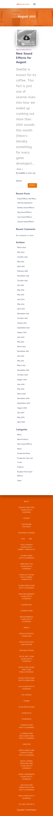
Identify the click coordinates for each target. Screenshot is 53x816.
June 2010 (21, 384)
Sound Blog (26, 713)
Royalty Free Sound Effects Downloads (26, 679)
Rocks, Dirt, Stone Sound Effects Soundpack (26, 659)
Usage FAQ (26, 744)
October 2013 (22, 318)
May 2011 (20, 361)
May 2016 (20, 290)
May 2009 (21, 417)
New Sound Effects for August (24, 58)
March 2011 (21, 365)
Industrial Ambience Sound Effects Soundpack (27, 596)
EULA (23, 539)
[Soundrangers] (24, 4)
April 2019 (21, 266)
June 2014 (21, 299)
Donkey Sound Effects (25, 207)
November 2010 (23, 370)
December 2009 (23, 398)
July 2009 (20, 412)
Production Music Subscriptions (26, 643)
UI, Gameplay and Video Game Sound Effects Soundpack (26, 736)
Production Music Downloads (26, 635)
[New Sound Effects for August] (26, 37)
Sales (19, 480)
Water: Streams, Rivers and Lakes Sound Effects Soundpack (26, 765)
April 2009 (21, 422)
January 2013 (22, 323)
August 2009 (22, 408)
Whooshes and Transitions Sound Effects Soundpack (26, 787)
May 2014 (20, 304)
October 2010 (22, 375)
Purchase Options (26, 651)
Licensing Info (26, 605)
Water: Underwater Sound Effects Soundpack (26, 777)
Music (19, 434)
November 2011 (23, 351)
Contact (26, 518)
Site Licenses (27, 695)
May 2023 (20, 252)
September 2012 (23, 328)
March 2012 (21, 346)
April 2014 (21, 309)
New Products (22, 439)
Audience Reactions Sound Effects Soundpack (26, 510)
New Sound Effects (23, 50)
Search (19, 181)
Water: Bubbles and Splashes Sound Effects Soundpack (26, 753)
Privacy (26, 628)
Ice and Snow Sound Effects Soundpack (26, 587)
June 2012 (20, 337)
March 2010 (21, 394)
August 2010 (22, 379)
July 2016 (20, 285)
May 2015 (20, 294)
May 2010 (20, 389)
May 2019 (20, 261)
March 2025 (21, 247)
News (19, 449)
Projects (20, 467)
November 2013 (23, 313)
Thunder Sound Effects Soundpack (26, 726)
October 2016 (22, 280)
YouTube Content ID (26, 804)
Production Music (23, 453)
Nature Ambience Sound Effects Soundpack (26, 619)
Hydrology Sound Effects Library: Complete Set (26, 577)
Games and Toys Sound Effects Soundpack (26, 566)
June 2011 (20, 356)
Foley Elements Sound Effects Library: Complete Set (26, 547)
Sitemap (26, 701)
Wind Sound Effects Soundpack (26, 797)
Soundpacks (26, 719)
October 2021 (22, 257)
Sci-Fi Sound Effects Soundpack (27, 688)
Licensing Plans (26, 611)
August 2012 (21, 332)
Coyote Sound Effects (25, 222)
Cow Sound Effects (24, 217)
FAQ (30, 539)
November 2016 (23, 276)
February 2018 (22, 271)
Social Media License (26, 707)
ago (30, 173)
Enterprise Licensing (26, 533)
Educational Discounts (27, 525)
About (26, 502)
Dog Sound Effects (24, 212)
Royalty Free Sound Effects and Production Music (27, 670)
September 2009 (23, 403)
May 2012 (20, 342)
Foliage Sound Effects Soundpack (26, 557)
